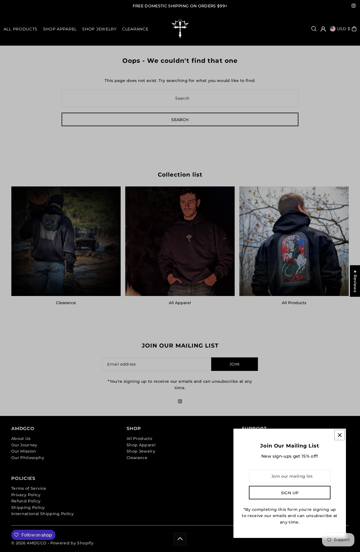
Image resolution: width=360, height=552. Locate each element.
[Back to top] (180, 538)
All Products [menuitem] (20, 29)
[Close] (340, 435)
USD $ (344, 28)
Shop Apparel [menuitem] (60, 29)
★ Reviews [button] (355, 281)
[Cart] (354, 28)
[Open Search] (313, 28)
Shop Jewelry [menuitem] (99, 29)
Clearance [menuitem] (135, 29)
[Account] (323, 29)
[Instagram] (354, 6)
